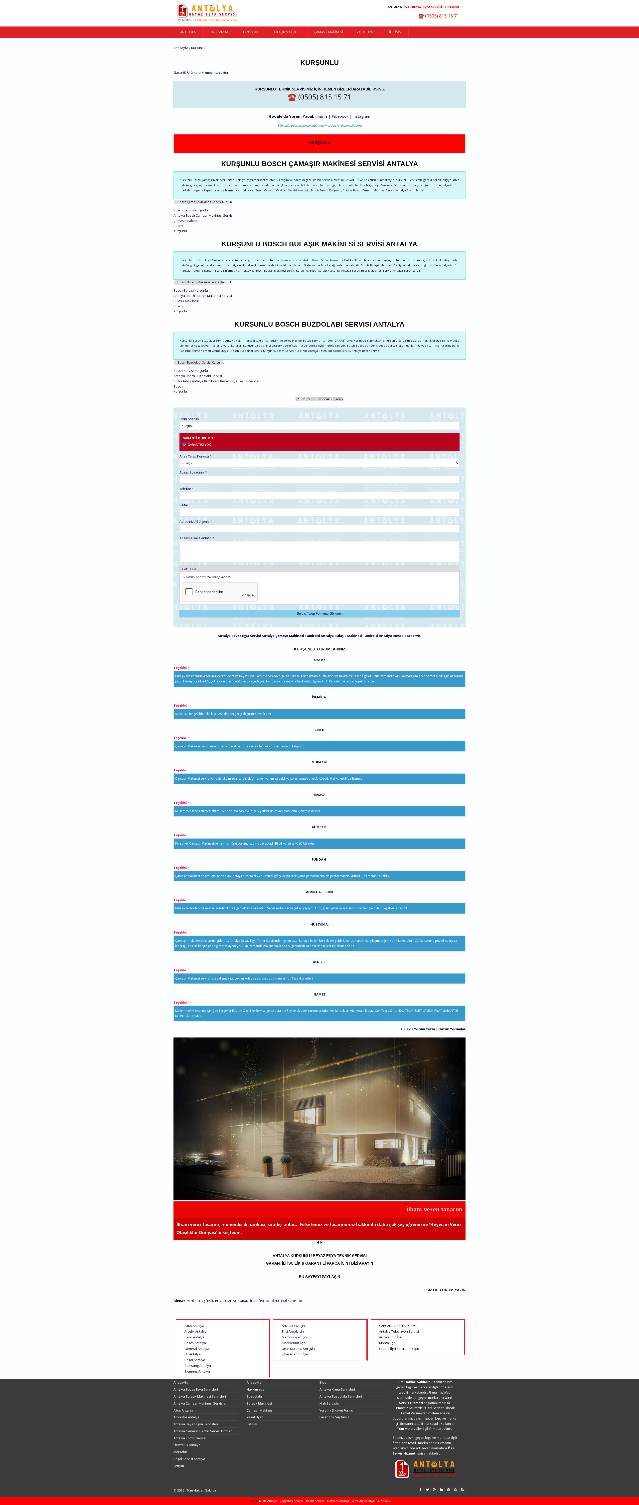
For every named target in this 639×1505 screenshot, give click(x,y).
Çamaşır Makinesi (328, 32)
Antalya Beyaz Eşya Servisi (239, 635)
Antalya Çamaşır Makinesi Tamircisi (291, 635)
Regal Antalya (194, 1360)
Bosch (178, 225)
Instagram (361, 116)
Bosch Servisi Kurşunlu (190, 210)
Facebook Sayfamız (334, 1417)
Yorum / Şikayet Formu (336, 1410)
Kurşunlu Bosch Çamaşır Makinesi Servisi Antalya (319, 164)
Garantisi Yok (199, 444)
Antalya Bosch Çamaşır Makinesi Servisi (203, 215)
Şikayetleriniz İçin (295, 1354)
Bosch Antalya (195, 1343)
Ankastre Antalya (186, 1417)
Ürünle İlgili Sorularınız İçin (399, 1348)
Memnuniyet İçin (294, 1337)
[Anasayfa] (207, 13)
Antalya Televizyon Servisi (399, 1331)
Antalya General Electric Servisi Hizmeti (202, 1431)
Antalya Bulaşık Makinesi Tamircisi (349, 635)
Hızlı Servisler (330, 1403)
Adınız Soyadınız (193, 472)
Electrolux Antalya (186, 1445)
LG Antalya (192, 1354)
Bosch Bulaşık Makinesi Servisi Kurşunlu (205, 282)
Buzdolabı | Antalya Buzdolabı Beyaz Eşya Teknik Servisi (216, 381)
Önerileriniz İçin (294, 1343)
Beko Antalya (194, 1337)
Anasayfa (188, 32)
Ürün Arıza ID (189, 419)
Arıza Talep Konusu (195, 456)
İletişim (395, 32)
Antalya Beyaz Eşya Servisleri (195, 1389)
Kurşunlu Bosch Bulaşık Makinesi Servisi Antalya (319, 244)
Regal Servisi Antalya (189, 1459)
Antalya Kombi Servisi (189, 1438)
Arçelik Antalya (195, 1331)
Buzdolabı (250, 32)
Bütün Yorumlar (452, 1029)
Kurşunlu (319, 142)
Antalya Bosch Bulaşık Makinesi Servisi (202, 295)
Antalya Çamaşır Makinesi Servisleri (200, 1403)
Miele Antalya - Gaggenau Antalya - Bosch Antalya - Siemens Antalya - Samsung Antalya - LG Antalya (324, 1501)
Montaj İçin (387, 1343)
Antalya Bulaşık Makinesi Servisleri (199, 1396)
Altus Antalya (194, 1325)
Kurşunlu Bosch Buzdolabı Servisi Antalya (319, 324)
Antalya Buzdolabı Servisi (400, 635)
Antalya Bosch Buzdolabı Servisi (197, 376)
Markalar (180, 1452)
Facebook (340, 116)
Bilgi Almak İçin (293, 1331)
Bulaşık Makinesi (287, 32)
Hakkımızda (218, 32)
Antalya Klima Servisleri (337, 1389)
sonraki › (325, 399)
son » (339, 399)
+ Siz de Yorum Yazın (418, 1029)
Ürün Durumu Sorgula (298, 1348)
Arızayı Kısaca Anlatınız (196, 538)
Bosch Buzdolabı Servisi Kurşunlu (200, 362)
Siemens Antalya (197, 1371)
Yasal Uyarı (366, 32)
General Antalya (196, 1348)
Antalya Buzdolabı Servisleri (341, 1396)
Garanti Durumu (198, 438)
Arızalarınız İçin (293, 1325)
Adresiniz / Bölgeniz (195, 521)
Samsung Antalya (197, 1365)
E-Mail (183, 505)
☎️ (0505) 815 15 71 (438, 16)
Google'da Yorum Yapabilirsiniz (298, 116)
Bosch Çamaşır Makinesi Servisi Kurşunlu (205, 202)
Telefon (186, 489)
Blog (323, 1382)
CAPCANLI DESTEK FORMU (398, 1325)
